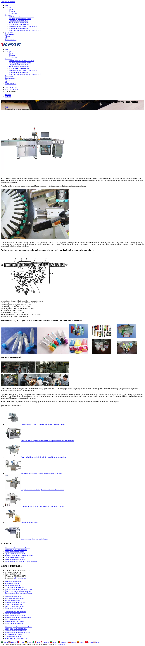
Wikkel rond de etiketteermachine (16, 638)
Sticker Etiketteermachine (13, 634)
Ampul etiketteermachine (29, 522)
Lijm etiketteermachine (12, 619)
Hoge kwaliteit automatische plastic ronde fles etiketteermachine (42, 490)
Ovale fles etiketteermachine (14, 587)
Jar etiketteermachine (12, 583)
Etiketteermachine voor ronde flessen (21, 17)
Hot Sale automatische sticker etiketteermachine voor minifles (41, 473)
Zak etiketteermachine (12, 600)
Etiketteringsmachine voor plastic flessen (18, 627)
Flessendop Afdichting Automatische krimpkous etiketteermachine (43, 424)
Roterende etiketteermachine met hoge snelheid (25, 30)
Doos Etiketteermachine (13, 597)
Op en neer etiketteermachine (19, 22)
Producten (8, 15)
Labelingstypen (10, 34)
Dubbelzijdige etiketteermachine (20, 19)
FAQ (11, 9)
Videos (7, 36)
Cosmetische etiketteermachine (15, 612)
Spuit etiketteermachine (13, 636)
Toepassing (9, 32)
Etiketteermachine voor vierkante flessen (18, 589)
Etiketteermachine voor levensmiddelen (18, 617)
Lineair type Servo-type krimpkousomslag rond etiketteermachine (43, 506)
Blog (6, 38)
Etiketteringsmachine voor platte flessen (34, 539)
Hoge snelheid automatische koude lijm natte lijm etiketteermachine (43, 457)
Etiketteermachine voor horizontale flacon (23, 26)
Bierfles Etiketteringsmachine (15, 606)
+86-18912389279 (11, 89)
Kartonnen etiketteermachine (14, 598)
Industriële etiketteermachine (14, 621)
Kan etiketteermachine (12, 585)
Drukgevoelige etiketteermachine (16, 629)
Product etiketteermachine (13, 604)
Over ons (8, 7)
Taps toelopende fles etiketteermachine (18, 591)
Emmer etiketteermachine (13, 608)
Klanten (12, 11)
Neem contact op (10, 40)
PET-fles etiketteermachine (14, 623)
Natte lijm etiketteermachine (18, 28)
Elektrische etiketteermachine (15, 615)
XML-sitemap (60, 644)
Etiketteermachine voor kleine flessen (17, 632)
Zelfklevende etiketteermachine (15, 631)
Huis (6, 5)
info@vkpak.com (11, 87)
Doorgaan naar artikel (8, 2)
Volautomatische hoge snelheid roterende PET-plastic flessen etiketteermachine (47, 441)
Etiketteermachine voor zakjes (15, 602)
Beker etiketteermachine (13, 614)
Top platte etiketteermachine (18, 21)
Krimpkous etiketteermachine (19, 24)
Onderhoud (13, 13)
